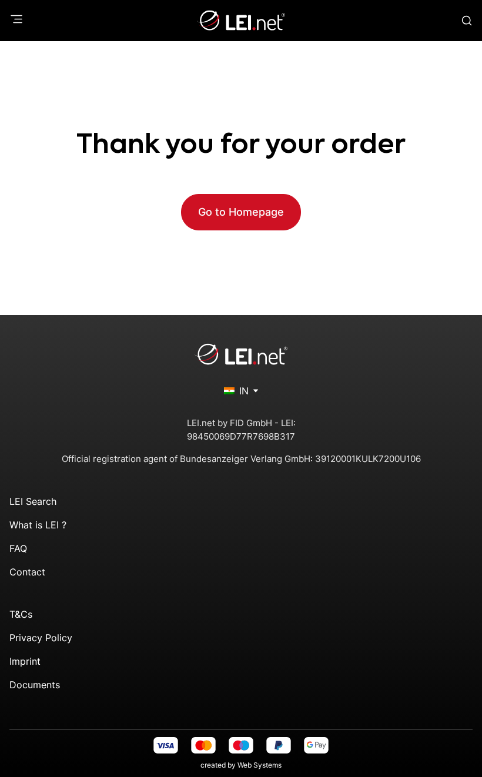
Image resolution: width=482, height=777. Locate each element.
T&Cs (20, 614)
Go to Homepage (241, 212)
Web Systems (259, 765)
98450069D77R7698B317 (241, 436)
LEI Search (32, 501)
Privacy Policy (40, 638)
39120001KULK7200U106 (368, 458)
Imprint (25, 661)
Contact (27, 572)
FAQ (18, 548)
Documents (34, 685)
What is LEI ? (37, 525)
